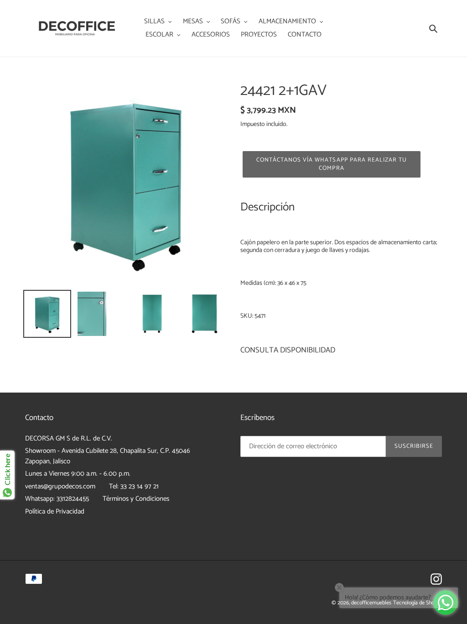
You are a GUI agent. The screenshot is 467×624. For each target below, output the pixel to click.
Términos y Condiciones (136, 498)
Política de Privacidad (54, 511)
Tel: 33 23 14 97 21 (134, 486)
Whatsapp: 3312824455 (57, 498)
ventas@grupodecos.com (60, 486)
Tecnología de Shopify (417, 602)
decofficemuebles (371, 602)
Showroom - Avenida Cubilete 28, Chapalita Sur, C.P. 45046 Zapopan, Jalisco (107, 456)
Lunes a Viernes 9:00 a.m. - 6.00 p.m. (77, 473)
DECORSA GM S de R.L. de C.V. (68, 438)
